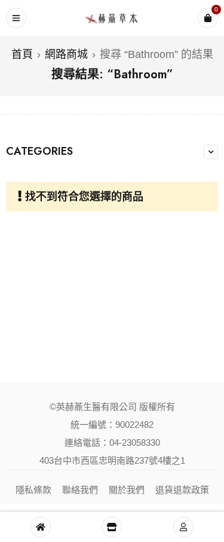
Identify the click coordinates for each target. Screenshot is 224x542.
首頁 (22, 54)
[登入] (183, 527)
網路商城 (66, 54)
